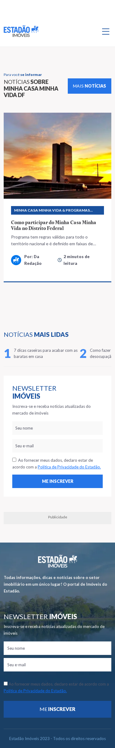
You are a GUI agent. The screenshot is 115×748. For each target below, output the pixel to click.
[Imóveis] (57, 561)
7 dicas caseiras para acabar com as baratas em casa (46, 353)
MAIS (89, 85)
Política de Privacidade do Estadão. (69, 466)
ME (57, 709)
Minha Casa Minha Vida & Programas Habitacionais (52, 211)
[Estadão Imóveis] (21, 31)
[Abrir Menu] (105, 31)
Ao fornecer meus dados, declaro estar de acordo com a (56, 463)
